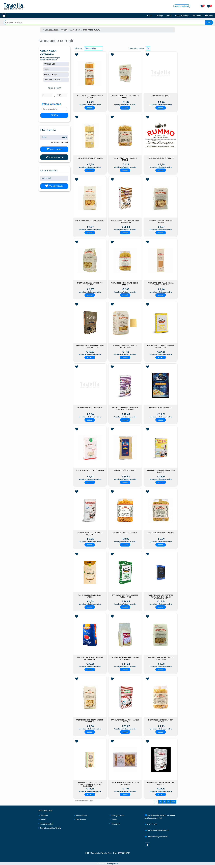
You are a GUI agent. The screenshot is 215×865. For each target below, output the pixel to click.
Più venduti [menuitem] (197, 16)
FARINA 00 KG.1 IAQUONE (161, 96)
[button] (209, 22)
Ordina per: (78, 48)
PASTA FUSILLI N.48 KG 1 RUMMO (125, 533)
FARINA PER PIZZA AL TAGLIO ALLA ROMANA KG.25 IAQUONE (125, 409)
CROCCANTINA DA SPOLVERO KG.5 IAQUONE (89, 533)
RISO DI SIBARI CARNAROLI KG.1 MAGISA (90, 596)
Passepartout (112, 863)
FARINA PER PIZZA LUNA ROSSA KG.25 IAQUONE (125, 721)
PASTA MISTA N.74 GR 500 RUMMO (89, 408)
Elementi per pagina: (137, 48)
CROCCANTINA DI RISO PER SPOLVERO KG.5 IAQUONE (125, 658)
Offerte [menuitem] (210, 16)
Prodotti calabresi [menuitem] (182, 16)
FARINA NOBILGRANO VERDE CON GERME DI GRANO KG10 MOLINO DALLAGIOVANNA (90, 784)
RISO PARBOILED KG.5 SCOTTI (125, 470)
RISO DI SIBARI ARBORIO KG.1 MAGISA (90, 470)
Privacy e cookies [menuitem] (46, 824)
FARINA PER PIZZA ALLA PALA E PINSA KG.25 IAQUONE (125, 221)
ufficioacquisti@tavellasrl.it (158, 830)
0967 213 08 (152, 824)
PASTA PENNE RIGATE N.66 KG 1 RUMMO (125, 159)
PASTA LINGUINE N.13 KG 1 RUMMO (90, 158)
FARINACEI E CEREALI (91, 30)
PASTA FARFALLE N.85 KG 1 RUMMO (161, 533)
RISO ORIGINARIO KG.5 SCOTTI (160, 408)
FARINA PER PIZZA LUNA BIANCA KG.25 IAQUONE (160, 783)
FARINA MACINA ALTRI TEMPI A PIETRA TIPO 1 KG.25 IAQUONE (90, 346)
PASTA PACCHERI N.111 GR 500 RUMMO (89, 221)
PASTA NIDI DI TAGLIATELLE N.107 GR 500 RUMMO (125, 783)
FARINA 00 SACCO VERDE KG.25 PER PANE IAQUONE (125, 596)
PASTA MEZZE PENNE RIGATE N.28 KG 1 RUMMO (125, 284)
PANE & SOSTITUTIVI (52, 80)
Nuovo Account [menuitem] (81, 816)
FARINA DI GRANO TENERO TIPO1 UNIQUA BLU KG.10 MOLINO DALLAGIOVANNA (161, 597)
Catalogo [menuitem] (159, 16)
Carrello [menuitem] (114, 820)
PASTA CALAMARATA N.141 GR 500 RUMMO (89, 284)
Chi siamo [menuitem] (44, 816)
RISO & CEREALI (50, 74)
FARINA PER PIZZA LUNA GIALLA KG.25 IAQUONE (161, 471)
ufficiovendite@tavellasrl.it (158, 837)
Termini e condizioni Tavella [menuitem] (50, 828)
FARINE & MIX (49, 64)
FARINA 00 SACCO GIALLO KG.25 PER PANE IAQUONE (160, 346)
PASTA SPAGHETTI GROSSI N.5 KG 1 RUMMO (90, 97)
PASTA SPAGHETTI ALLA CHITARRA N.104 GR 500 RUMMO (160, 284)
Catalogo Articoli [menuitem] (117, 816)
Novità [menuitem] (169, 16)
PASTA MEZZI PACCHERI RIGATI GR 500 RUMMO (125, 97)
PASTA (46, 69)
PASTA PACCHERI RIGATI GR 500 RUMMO (160, 221)
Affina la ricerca (51, 104)
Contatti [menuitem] (43, 820)
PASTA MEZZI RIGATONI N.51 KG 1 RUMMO (160, 721)
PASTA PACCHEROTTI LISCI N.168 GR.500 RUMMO (125, 346)
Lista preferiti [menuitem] (81, 820)
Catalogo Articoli (51, 30)
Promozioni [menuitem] (115, 824)
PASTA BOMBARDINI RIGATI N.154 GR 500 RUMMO (89, 721)
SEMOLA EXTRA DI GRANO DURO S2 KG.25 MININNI (90, 658)
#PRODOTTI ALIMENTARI (70, 30)
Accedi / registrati (182, 6)
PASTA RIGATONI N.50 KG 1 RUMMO (161, 158)
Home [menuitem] (149, 16)
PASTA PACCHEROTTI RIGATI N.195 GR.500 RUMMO (160, 658)
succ (173, 802)
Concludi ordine (56, 157)
